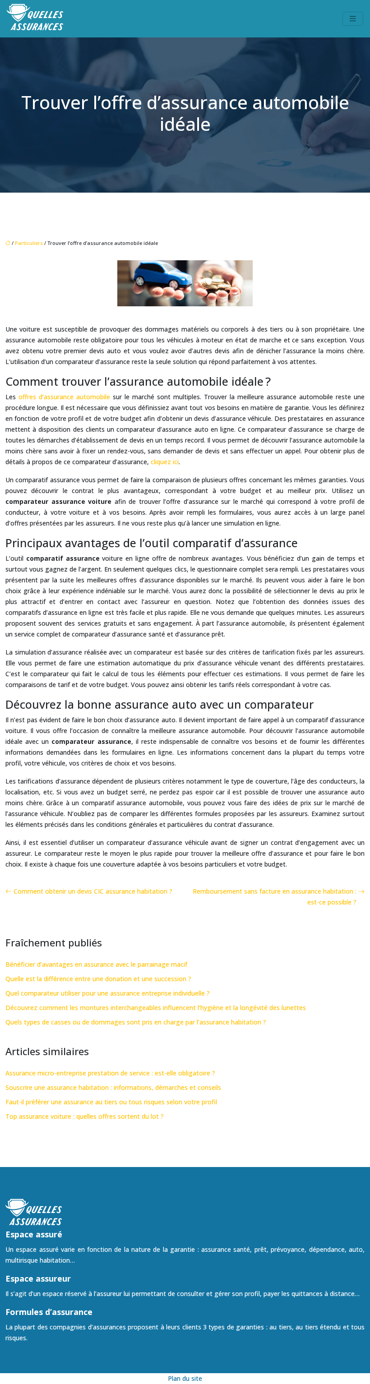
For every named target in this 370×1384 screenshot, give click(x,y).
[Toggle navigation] (352, 19)
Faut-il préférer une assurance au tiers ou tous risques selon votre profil (111, 1102)
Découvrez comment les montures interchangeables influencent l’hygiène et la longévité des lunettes (155, 1007)
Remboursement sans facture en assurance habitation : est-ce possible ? (274, 896)
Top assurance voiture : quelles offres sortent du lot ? (84, 1116)
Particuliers (29, 243)
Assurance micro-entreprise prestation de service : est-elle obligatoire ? (110, 1073)
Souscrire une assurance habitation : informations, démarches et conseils (113, 1087)
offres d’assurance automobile (64, 396)
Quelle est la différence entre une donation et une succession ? (98, 978)
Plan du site (185, 1378)
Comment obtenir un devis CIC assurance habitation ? (93, 891)
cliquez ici (165, 461)
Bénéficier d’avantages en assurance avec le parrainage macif (96, 964)
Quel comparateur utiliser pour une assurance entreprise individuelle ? (107, 993)
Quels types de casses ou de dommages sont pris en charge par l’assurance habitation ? (135, 1022)
